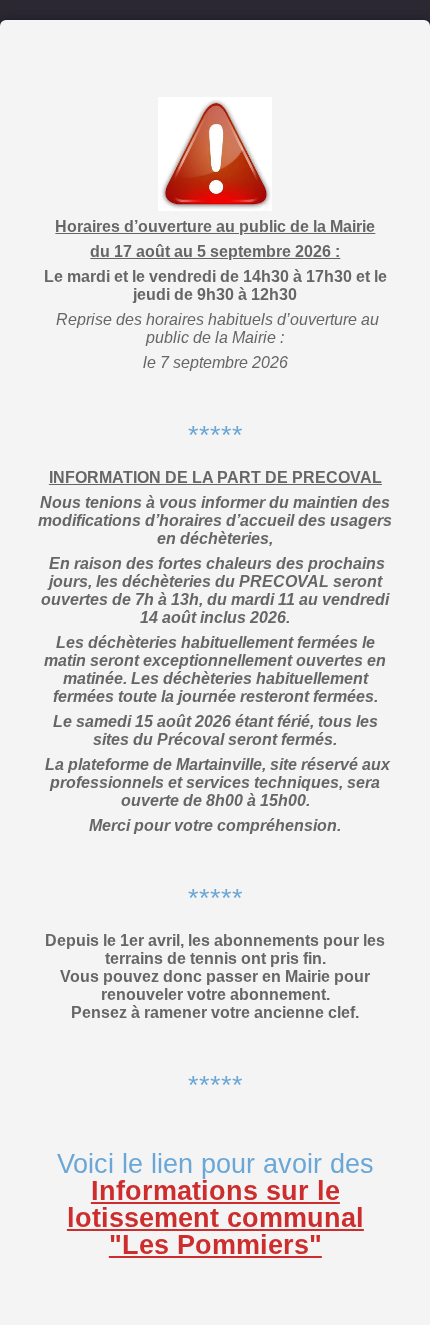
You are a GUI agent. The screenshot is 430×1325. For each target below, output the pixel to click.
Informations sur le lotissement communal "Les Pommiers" (215, 1217)
